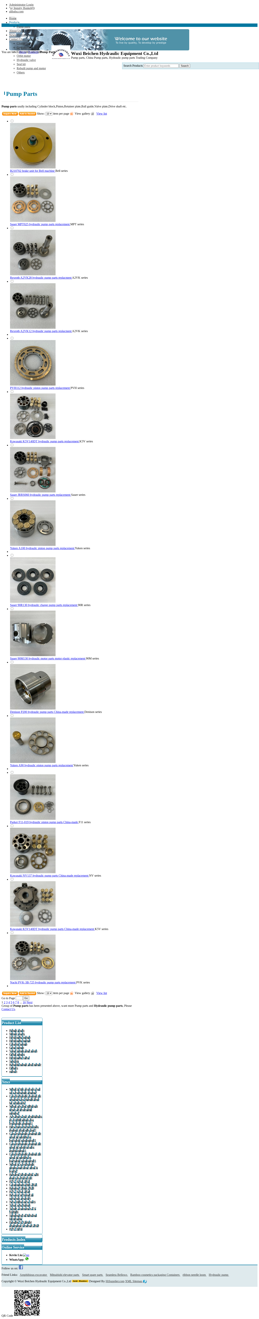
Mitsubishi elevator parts (65, 1274)
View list (101, 113)
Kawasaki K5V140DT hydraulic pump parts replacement (44, 441)
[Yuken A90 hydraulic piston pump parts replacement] (33, 762)
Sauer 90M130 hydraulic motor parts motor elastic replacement (48, 658)
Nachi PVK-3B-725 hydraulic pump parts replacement (43, 982)
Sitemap (138, 1281)
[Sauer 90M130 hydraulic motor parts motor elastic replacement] (33, 655)
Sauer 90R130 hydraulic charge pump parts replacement (44, 605)
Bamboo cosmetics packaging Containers (155, 1274)
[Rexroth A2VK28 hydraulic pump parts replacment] (33, 274)
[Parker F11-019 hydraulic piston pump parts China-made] (33, 818)
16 (24, 1002)
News (6, 1082)
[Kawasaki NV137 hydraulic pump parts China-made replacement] (33, 872)
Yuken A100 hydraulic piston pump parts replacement (42, 548)
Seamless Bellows (117, 1274)
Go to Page (8, 998)
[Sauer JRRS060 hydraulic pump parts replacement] (33, 491)
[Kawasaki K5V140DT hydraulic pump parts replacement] (33, 438)
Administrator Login (21, 4)
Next (29, 1002)
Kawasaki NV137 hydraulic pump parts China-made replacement (49, 875)
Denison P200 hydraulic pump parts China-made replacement (47, 711)
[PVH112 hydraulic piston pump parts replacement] (33, 384)
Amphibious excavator (34, 1274)
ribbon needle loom (194, 1274)
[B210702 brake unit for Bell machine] (33, 167)
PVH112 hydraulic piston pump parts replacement (40, 388)
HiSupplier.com (115, 1281)
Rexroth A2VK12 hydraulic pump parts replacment (41, 331)
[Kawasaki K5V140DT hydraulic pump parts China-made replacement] (33, 925)
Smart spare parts (92, 1274)
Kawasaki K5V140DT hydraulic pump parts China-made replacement (52, 929)
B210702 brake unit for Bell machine (32, 170)
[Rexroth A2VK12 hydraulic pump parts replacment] (33, 327)
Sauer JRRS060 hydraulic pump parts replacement (40, 494)
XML (129, 1281)
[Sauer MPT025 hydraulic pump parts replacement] (33, 220)
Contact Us (8, 1009)
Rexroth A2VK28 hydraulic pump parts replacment (41, 277)
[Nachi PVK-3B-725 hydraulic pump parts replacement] (33, 979)
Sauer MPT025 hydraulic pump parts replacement (40, 224)
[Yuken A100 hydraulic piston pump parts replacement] (33, 544)
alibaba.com (16, 11)
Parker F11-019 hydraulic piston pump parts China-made (44, 822)
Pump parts (81, 1005)
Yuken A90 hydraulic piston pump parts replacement (41, 765)
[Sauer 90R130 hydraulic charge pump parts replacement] (33, 601)
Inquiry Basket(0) (24, 8)
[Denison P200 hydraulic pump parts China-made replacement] (33, 708)
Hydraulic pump (219, 1274)
